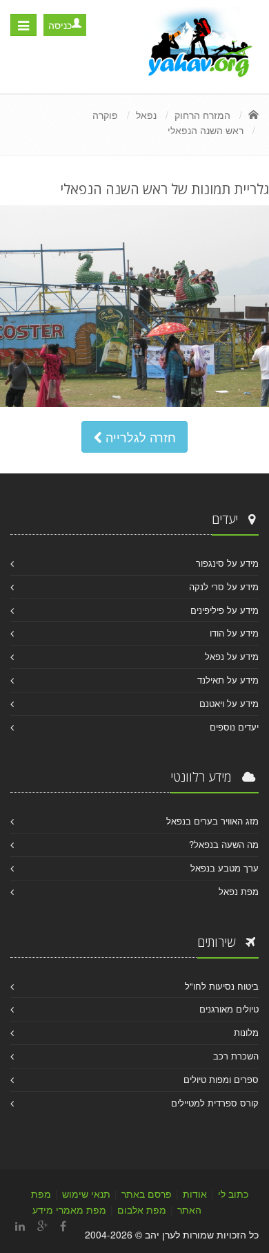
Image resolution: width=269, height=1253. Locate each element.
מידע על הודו (234, 632)
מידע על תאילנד (228, 679)
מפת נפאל (239, 891)
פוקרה (105, 115)
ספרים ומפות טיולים (221, 1079)
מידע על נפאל (232, 656)
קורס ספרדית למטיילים (215, 1102)
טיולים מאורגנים (229, 1008)
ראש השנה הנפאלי (205, 130)
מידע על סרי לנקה (224, 586)
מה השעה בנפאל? (224, 844)
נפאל (146, 115)
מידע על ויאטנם (229, 703)
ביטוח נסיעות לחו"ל (222, 985)
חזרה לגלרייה (139, 437)
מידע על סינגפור (227, 562)
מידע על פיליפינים (224, 609)
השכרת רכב (236, 1055)
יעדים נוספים (234, 726)
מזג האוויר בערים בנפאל (212, 820)
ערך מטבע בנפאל (224, 867)
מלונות (246, 1032)
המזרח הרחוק (202, 115)
